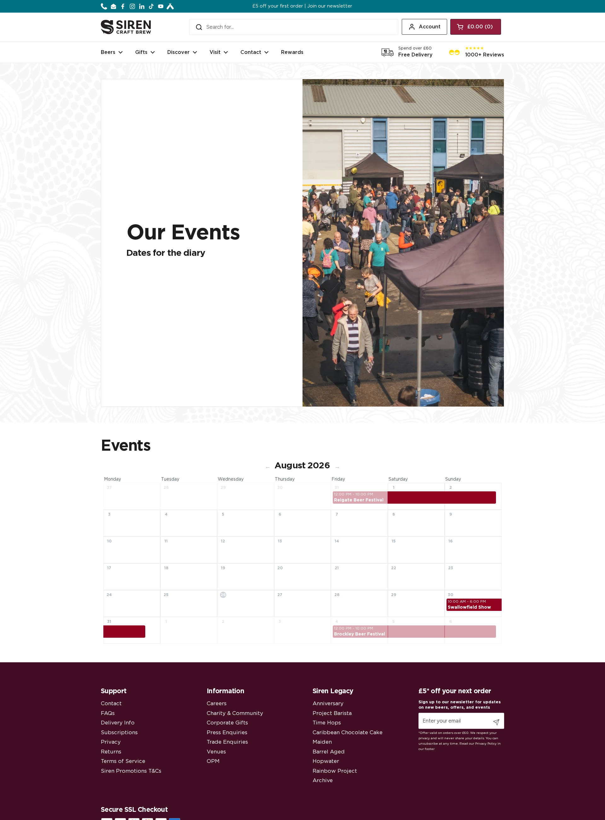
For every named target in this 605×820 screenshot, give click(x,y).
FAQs (108, 713)
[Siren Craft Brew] (126, 27)
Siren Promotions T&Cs (131, 771)
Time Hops (327, 722)
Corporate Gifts (227, 722)
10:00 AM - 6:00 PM (467, 601)
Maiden (322, 742)
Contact (111, 703)
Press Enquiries (227, 732)
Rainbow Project (335, 771)
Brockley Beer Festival (359, 634)
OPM (213, 761)
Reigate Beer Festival (358, 500)
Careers (217, 703)
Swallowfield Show (469, 607)
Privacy (111, 742)
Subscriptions (119, 732)
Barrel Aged (329, 751)
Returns (111, 751)
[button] (475, 27)
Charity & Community (235, 713)
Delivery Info (118, 722)
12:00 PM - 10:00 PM (353, 494)
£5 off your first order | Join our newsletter (302, 6)
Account (430, 26)
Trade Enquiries (227, 742)
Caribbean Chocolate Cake (348, 732)
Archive (323, 780)
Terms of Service (123, 761)
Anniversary (328, 703)
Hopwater (326, 761)
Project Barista (332, 713)
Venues (216, 751)
